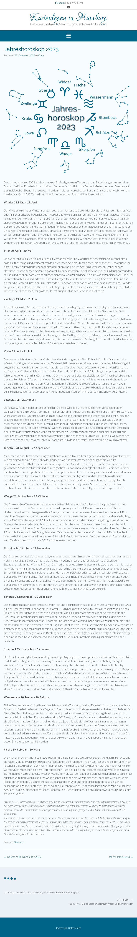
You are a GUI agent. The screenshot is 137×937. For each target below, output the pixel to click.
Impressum (62, 928)
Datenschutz (74, 928)
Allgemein (18, 841)
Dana (41, 55)
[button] (68, 35)
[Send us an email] (68, 7)
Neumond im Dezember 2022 (23, 856)
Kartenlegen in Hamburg (68, 18)
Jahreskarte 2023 (121, 856)
